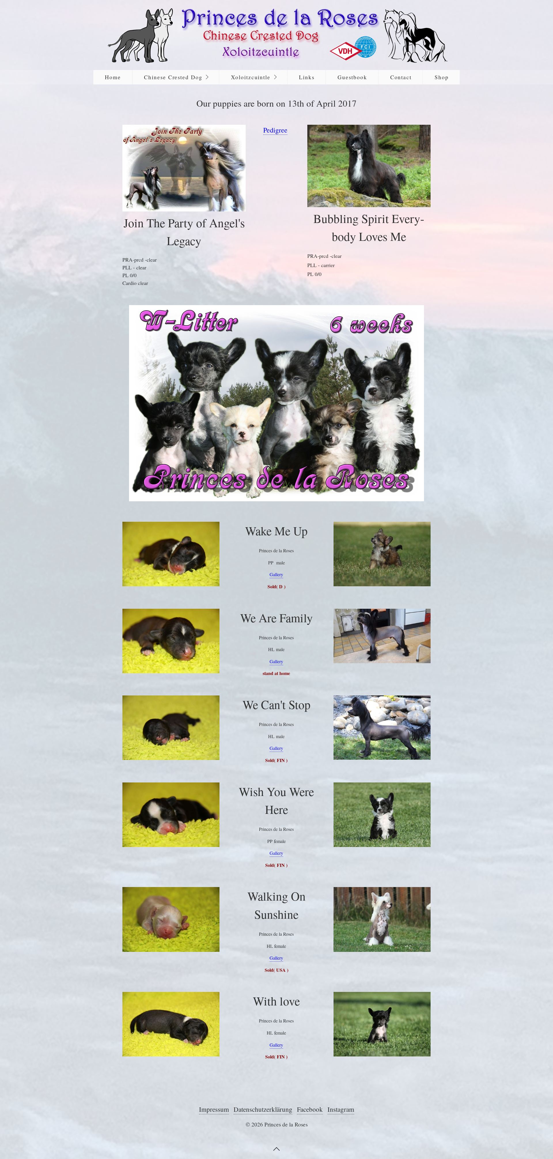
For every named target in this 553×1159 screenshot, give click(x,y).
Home (113, 77)
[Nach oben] (276, 1148)
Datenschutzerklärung (263, 1109)
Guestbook (352, 77)
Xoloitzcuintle (250, 77)
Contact (401, 77)
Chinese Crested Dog (173, 77)
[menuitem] (112, 77)
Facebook (310, 1109)
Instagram (340, 1109)
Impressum (214, 1109)
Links (307, 77)
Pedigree (275, 130)
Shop (442, 77)
